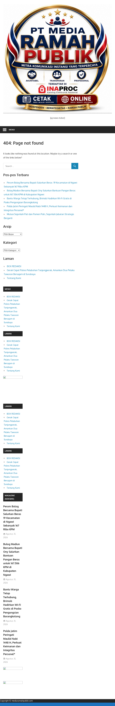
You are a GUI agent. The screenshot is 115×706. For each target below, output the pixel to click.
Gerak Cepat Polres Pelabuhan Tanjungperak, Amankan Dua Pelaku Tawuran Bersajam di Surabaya (12, 311)
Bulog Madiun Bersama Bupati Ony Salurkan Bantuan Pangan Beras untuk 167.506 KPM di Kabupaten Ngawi (12, 559)
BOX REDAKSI (14, 266)
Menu (12, 129)
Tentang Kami (14, 278)
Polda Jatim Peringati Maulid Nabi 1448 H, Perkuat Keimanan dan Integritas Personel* (12, 642)
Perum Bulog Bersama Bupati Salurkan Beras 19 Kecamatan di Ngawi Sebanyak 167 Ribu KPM (12, 518)
